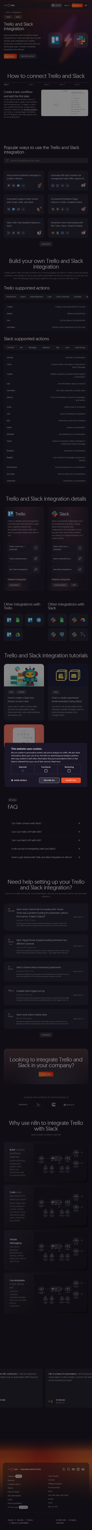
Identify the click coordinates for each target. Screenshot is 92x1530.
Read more (56, 761)
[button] (19, 780)
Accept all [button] (71, 780)
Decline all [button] (49, 780)
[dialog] (46, 765)
